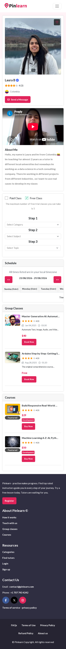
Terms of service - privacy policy (19, 607)
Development (28, 420)
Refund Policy (25, 633)
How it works (9, 517)
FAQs (14, 625)
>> (57, 279)
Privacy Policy (47, 625)
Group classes (9, 529)
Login (5, 563)
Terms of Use (28, 625)
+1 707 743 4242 (19, 592)
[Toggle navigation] (57, 6)
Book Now (29, 342)
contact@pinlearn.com (21, 586)
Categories (8, 552)
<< (8, 279)
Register (9, 500)
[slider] (11, 85)
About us (43, 633)
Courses (6, 534)
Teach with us (9, 523)
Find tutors (8, 557)
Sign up (6, 569)
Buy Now (28, 426)
